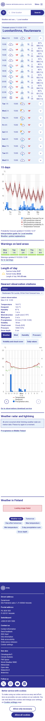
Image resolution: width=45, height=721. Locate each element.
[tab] (6, 335)
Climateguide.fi (6, 654)
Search (37, 13)
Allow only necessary (22, 709)
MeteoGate (5, 665)
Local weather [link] (22, 19)
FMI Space (5, 660)
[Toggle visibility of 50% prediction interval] (31, 222)
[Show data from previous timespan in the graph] (6, 401)
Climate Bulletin (7, 657)
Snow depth (22, 532)
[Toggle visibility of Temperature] (19, 397)
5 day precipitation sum (31, 527)
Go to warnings (7, 260)
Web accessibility (8, 639)
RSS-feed (4, 634)
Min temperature (11, 527)
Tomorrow (30, 519)
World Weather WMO (9, 662)
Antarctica (4, 673)
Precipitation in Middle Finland (13, 431)
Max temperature (32, 523)
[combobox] (20, 12)
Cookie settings (7, 645)
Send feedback (6, 632)
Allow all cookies (22, 715)
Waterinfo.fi (5, 670)
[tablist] (22, 338)
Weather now (16, 519)
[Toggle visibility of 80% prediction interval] (31, 220)
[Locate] (3, 12)
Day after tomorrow (13, 523)
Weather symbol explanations (13, 236)
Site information (7, 637)
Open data (5, 667)
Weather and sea (8, 19)
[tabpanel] (22, 374)
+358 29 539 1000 (8, 621)
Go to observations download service (16, 408)
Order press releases (9, 642)
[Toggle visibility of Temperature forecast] (30, 227)
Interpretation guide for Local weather (17, 234)
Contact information (8, 629)
